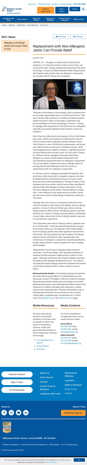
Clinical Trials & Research (65, 19)
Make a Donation (73, 384)
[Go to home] (15, 10)
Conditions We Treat (8, 19)
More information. (52, 462)
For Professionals (17, 390)
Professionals (66, 4)
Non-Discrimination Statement (34, 444)
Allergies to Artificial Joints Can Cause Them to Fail (15, 45)
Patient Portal (44, 4)
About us (12, 25)
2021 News (8, 37)
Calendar (68, 393)
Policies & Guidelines (11, 444)
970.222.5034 (66, 340)
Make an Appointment (45, 10)
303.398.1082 (66, 326)
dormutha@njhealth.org (71, 343)
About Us (32, 4)
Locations (69, 380)
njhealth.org (47, 298)
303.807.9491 (66, 329)
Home (4, 25)
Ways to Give (78, 19)
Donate (74, 9)
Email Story (61, 37)
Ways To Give (17, 382)
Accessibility (54, 444)
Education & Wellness (50, 19)
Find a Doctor (22, 19)
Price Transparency (69, 444)
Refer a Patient (61, 10)
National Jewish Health (15, 450)
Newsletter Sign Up (73, 413)
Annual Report (42, 346)
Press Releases (32, 25)
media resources (66, 298)
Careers (55, 4)
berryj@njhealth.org (69, 332)
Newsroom (21, 25)
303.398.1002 (66, 338)
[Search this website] (83, 9)
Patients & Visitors (36, 19)
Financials (40, 349)
